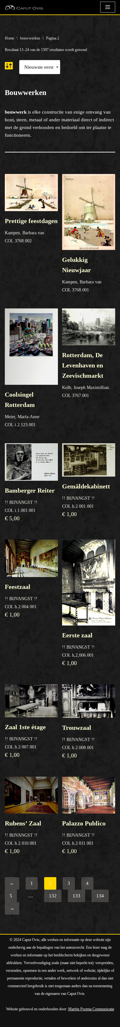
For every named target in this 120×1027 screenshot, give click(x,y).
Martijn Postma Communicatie (91, 1009)
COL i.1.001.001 (30, 504)
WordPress (77, 1020)
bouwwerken (30, 38)
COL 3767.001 (86, 374)
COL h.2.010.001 (23, 837)
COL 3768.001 (81, 274)
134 (100, 895)
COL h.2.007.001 (25, 740)
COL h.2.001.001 (86, 500)
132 (53, 895)
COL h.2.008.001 (78, 741)
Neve (10, 1020)
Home (9, 38)
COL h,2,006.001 (78, 649)
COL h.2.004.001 (21, 600)
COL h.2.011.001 (84, 837)
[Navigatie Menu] (107, 7)
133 (76, 895)
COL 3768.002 (31, 230)
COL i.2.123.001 (22, 409)
